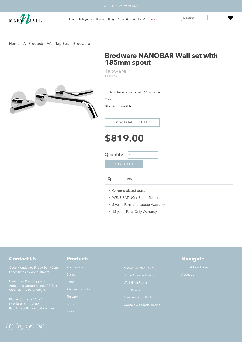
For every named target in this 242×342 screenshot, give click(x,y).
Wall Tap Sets (58, 44)
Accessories (75, 267)
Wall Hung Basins (135, 282)
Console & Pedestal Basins (142, 305)
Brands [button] (100, 19)
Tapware (72, 304)
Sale (152, 19)
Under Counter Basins (139, 275)
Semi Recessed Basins (139, 297)
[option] (54, 98)
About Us (123, 19)
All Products (33, 44)
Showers (72, 296)
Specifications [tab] (120, 179)
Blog (111, 19)
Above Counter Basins (139, 268)
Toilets (71, 311)
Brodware (81, 44)
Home (71, 19)
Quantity (114, 154)
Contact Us (139, 19)
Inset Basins (132, 290)
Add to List (124, 164)
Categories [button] (85, 19)
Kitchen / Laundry (79, 289)
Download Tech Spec (132, 122)
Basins (71, 274)
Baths (70, 282)
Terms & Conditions (194, 267)
